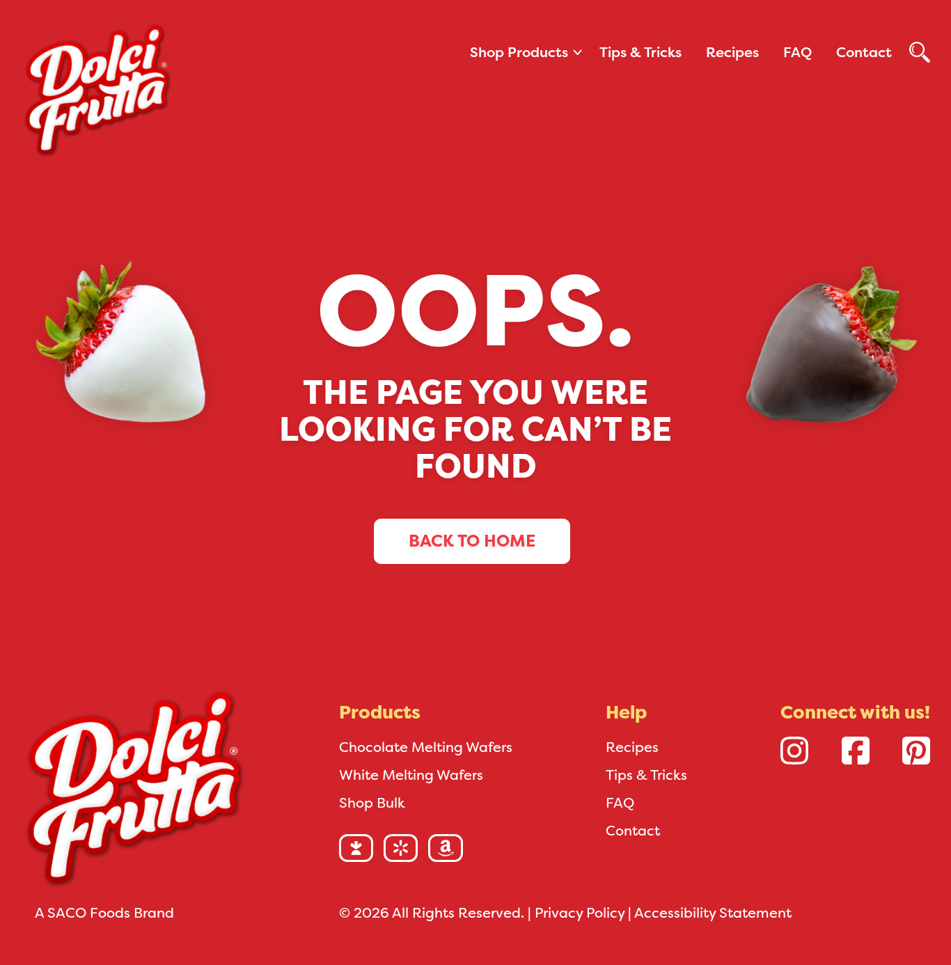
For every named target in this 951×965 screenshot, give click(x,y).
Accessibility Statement (713, 913)
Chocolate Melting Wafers (425, 747)
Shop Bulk (372, 803)
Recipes (732, 51)
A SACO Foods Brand (104, 913)
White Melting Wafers (411, 775)
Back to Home (472, 541)
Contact (864, 51)
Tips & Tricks (640, 51)
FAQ (797, 51)
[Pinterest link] (916, 750)
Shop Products (519, 51)
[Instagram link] (794, 750)
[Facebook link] (856, 750)
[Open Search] (919, 52)
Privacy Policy (579, 913)
